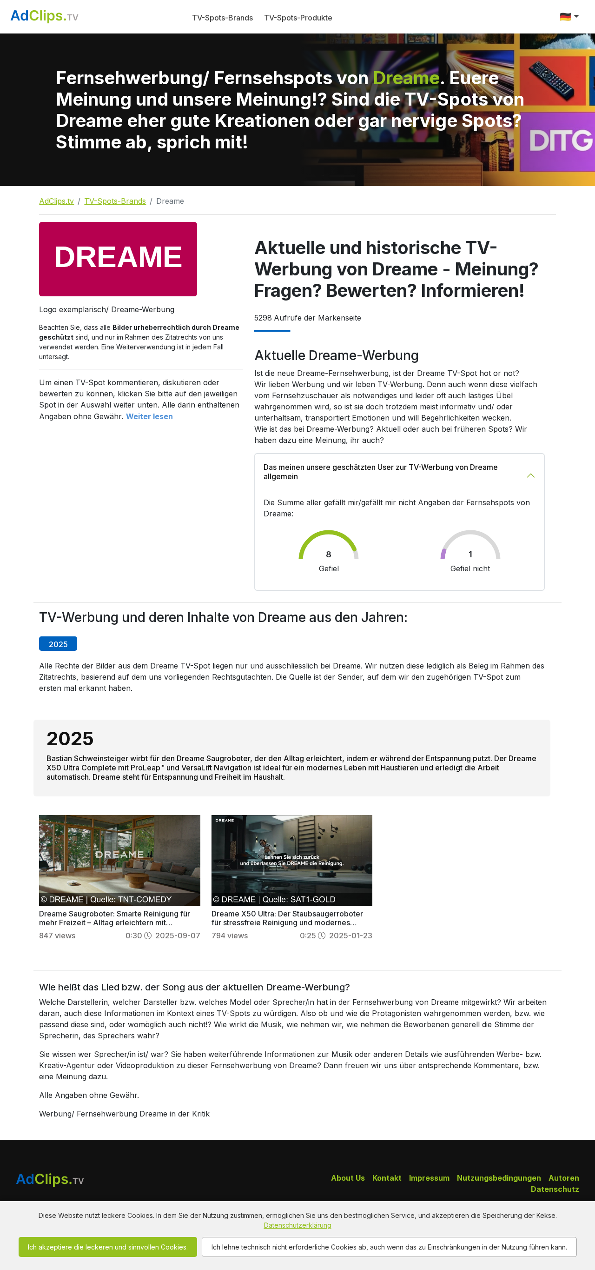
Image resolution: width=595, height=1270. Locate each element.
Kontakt (387, 1178)
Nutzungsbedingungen (499, 1178)
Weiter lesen (149, 416)
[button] (569, 16)
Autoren (564, 1178)
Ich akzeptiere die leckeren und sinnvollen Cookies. (108, 1247)
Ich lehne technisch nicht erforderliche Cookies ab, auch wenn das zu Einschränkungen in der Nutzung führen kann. (389, 1247)
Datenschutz (555, 1189)
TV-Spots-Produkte (298, 17)
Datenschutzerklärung (297, 1225)
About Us (348, 1178)
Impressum (429, 1178)
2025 (58, 644)
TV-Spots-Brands (222, 17)
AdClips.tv (56, 201)
